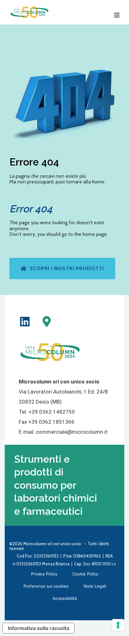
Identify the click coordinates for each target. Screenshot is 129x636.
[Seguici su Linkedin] (25, 321)
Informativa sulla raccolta (38, 628)
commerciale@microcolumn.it (72, 432)
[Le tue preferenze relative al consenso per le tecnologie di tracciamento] (118, 625)
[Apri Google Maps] (46, 321)
